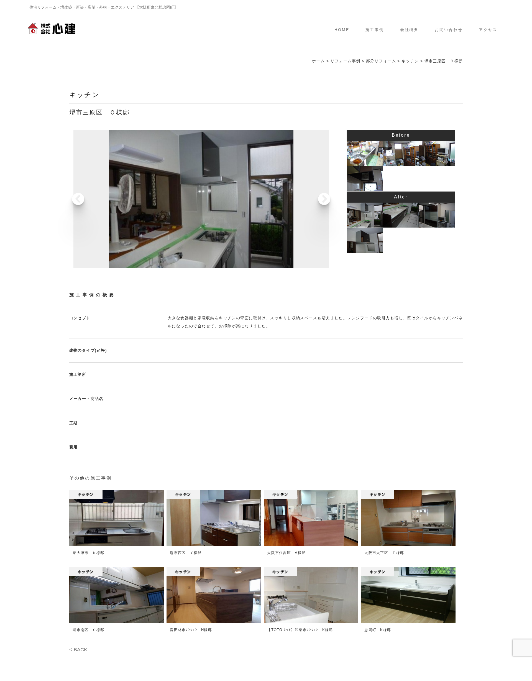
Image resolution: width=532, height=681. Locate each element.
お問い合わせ (449, 29)
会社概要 (409, 29)
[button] (322, 199)
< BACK (78, 649)
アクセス (488, 29)
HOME (341, 29)
